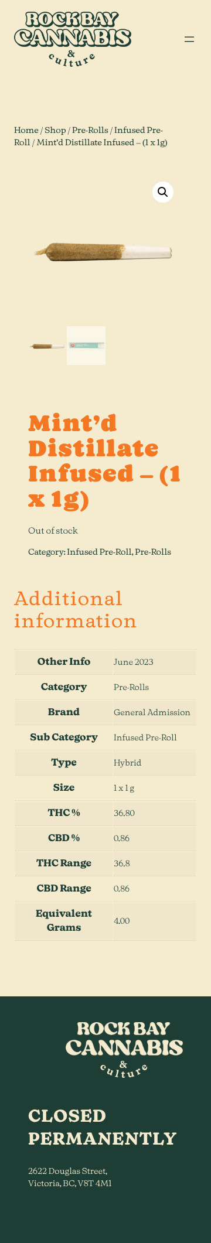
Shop (55, 131)
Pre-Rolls (90, 131)
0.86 (122, 839)
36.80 (124, 814)
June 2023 (134, 662)
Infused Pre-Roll (99, 552)
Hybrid (128, 763)
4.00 (122, 921)
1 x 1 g (124, 788)
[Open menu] (189, 39)
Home (26, 131)
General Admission (152, 713)
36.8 (122, 864)
